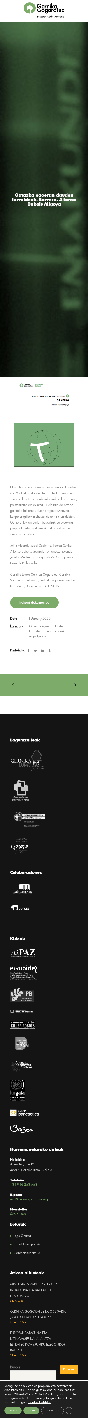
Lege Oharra (22, 1236)
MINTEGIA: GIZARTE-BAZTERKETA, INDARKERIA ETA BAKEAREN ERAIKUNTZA (34, 1290)
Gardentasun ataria (27, 1253)
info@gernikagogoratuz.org (29, 1199)
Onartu (13, 1410)
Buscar (15, 1367)
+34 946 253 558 (23, 1185)
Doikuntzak (52, 1410)
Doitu (31, 1410)
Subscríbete (18, 1214)
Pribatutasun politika (27, 1244)
